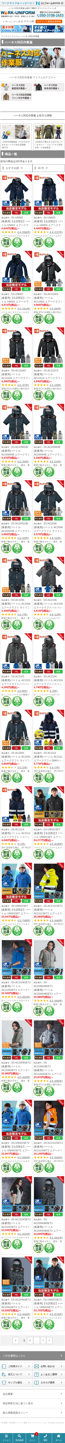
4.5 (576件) (56, 1314)
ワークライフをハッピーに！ (18, 3)
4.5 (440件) (56, 1157)
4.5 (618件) (56, 844)
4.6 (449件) (23, 1077)
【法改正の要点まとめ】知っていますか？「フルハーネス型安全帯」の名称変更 (48, 145)
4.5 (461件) (56, 1237)
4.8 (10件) (55, 538)
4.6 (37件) (23, 385)
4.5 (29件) (55, 385)
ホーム (59, 1440)
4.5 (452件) (23, 996)
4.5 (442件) (23, 1234)
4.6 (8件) (22, 691)
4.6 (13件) (55, 614)
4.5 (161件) (23, 308)
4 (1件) (21, 844)
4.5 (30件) (23, 461)
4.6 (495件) (56, 1081)
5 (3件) (54, 691)
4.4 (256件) (23, 232)
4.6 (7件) (22, 614)
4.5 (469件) (56, 1000)
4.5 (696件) (23, 1157)
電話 (45, 1440)
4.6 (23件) (23, 538)
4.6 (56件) (55, 308)
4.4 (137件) (56, 232)
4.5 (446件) (56, 920)
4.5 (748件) (23, 920)
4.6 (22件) (55, 461)
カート (33, 1438)
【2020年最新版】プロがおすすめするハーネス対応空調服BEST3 (16, 145)
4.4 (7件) (55, 767)
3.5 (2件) (22, 767)
